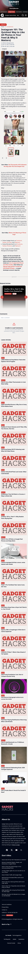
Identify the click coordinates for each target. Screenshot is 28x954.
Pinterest (9, 246)
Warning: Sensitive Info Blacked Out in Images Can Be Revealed (13, 895)
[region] (14, 128)
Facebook (19, 240)
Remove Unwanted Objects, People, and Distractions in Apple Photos (12, 863)
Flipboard (17, 242)
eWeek (14, 939)
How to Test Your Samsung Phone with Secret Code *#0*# (13, 882)
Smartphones (14, 8)
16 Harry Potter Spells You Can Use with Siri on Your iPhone (13, 871)
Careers (7, 915)
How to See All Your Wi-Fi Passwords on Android (14, 859)
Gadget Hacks (12, 11)
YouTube (9, 242)
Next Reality (19, 11)
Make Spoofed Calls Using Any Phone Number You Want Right (13, 890)
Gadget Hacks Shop (10, 15)
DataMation (21, 939)
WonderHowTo (4, 11)
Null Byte (25, 11)
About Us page (16, 845)
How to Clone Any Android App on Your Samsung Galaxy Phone (11, 867)
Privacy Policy (5, 907)
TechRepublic (7, 939)
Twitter (4, 242)
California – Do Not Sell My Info (9, 912)
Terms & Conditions (7, 904)
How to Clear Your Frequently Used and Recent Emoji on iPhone (13, 886)
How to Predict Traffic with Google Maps (12, 875)
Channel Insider (11, 943)
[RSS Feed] (21, 850)
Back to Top (5, 924)
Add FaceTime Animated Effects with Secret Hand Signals (13, 878)
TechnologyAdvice (16, 935)
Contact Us (4, 910)
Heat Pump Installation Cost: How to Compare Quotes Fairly (12, 675)
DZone (19, 943)
